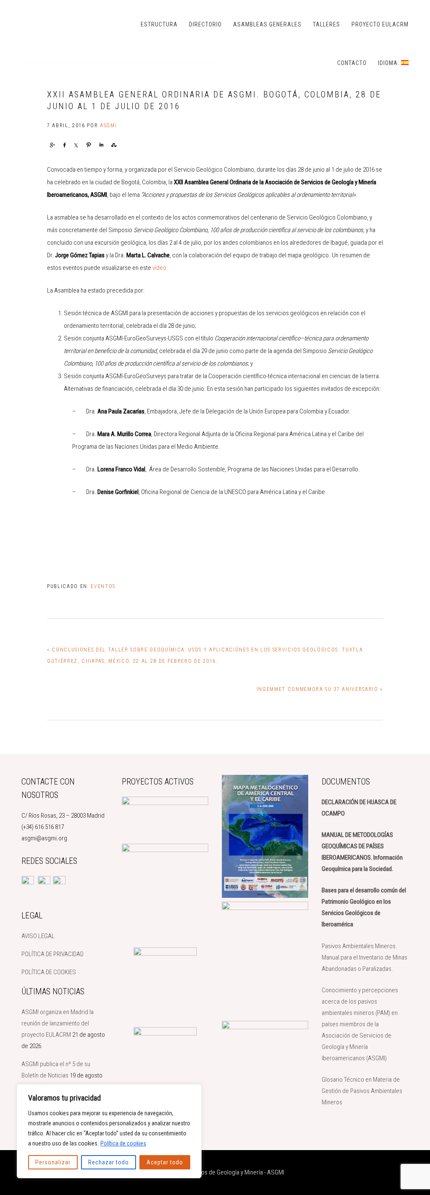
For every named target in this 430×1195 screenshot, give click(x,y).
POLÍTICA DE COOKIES (48, 972)
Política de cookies (123, 1143)
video (159, 268)
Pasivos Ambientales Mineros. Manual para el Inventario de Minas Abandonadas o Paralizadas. (364, 957)
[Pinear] (89, 145)
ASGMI (63, 23)
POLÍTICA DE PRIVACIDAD (52, 954)
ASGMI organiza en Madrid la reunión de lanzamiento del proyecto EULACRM (57, 1023)
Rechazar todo (108, 1162)
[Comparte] (52, 145)
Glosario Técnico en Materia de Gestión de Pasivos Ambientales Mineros (362, 1091)
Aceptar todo (165, 1162)
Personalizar (53, 1162)
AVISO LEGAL (38, 936)
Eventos (103, 586)
